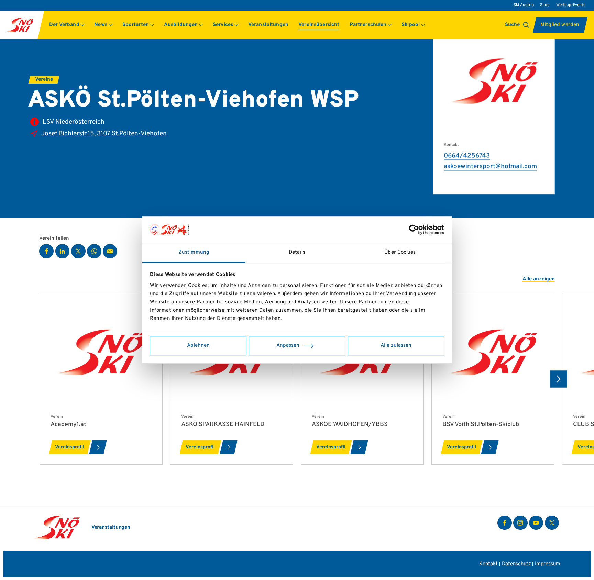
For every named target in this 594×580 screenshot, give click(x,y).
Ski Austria (524, 5)
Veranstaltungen (111, 528)
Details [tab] (297, 252)
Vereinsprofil (69, 447)
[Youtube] (536, 523)
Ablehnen (198, 345)
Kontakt (488, 564)
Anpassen (287, 345)
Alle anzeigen (538, 279)
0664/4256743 (467, 156)
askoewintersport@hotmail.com (490, 167)
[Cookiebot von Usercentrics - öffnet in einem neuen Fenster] (414, 230)
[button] (66, 25)
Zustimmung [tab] (193, 252)
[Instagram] (520, 523)
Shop (545, 5)
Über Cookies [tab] (400, 252)
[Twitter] (552, 523)
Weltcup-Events (570, 5)
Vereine (44, 79)
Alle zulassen (396, 345)
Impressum (547, 564)
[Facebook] (504, 523)
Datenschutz (516, 564)
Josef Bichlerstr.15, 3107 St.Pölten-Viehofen (104, 134)
